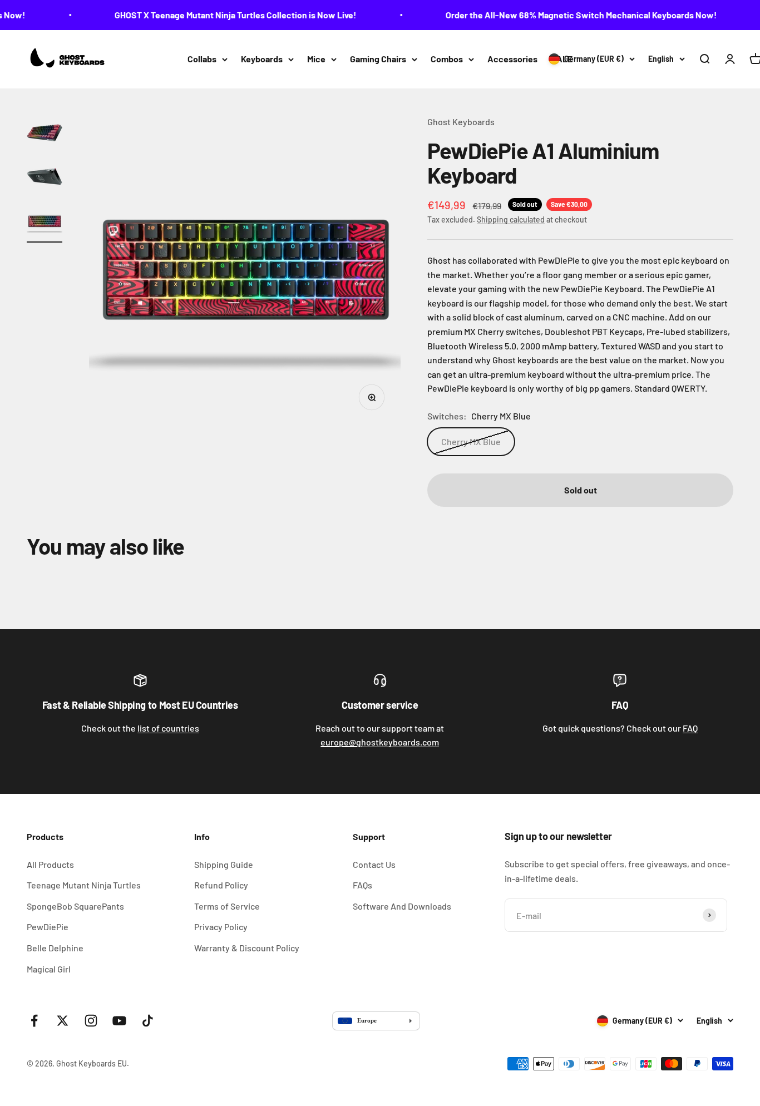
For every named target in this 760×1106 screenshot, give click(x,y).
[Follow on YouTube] (119, 1020)
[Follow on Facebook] (34, 1020)
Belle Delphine (55, 947)
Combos (447, 58)
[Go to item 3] (44, 223)
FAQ (690, 728)
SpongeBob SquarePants (75, 906)
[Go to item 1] (44, 134)
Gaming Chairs (378, 58)
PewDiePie (47, 926)
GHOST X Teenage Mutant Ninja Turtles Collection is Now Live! (226, 14)
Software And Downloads (402, 906)
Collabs (201, 58)
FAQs (362, 885)
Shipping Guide (223, 864)
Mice (316, 58)
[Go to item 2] (44, 178)
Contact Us (374, 864)
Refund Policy (221, 885)
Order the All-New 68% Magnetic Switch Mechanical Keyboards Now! (571, 14)
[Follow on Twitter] (62, 1020)
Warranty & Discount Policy (246, 947)
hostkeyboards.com (379, 742)
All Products (50, 864)
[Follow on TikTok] (147, 1020)
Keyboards (262, 58)
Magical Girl (49, 969)
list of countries (168, 728)
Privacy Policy (221, 926)
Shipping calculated (511, 219)
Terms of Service (227, 906)
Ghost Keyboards (461, 121)
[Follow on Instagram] (90, 1020)
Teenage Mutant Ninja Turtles (84, 885)
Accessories (512, 58)
